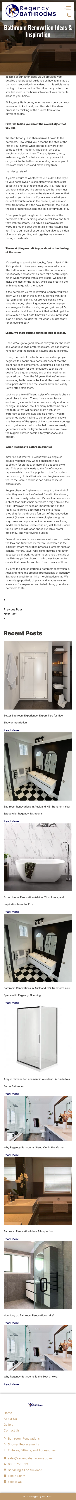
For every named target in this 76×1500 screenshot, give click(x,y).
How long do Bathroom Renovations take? (29, 1315)
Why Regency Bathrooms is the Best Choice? (31, 1376)
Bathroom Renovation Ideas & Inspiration (28, 1231)
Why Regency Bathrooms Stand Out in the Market (34, 1147)
